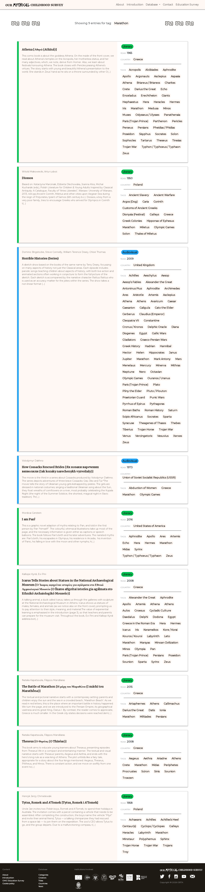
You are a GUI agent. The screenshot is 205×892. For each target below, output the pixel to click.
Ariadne (162, 758)
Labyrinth (153, 636)
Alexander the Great (159, 282)
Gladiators (129, 339)
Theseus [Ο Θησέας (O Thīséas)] (44, 741)
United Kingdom (144, 265)
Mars (178, 359)
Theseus (161, 140)
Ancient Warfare (164, 195)
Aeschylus (150, 275)
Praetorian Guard (134, 397)
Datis (152, 710)
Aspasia (175, 76)
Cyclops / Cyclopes (152, 826)
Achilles (134, 275)
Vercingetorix (143, 435)
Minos (167, 108)
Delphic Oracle (157, 326)
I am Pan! (28, 519)
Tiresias (176, 140)
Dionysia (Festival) (134, 214)
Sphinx (164, 839)
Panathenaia (172, 114)
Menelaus (129, 365)
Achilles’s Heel (170, 819)
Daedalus (129, 616)
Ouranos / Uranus (159, 378)
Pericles (177, 121)
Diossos (27, 178)
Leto (167, 636)
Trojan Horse (146, 429)
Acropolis (135, 69)
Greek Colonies (132, 220)
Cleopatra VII (131, 320)
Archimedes (172, 288)
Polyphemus (147, 839)
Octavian (156, 371)
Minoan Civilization (166, 642)
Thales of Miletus (145, 233)
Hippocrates (156, 352)
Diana (175, 326)
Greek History (131, 346)
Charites (170, 82)
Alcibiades (151, 69)
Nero (142, 371)
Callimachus (171, 703)
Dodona (158, 616)
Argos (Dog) (130, 201)
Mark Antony (162, 359)
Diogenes (129, 333)
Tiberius (128, 429)
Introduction (8, 877)
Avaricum (157, 301)
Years (40, 886)
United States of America (149, 525)
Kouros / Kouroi (132, 636)
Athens (141, 301)
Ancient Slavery (139, 195)
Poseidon (128, 134)
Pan (152, 649)
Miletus (144, 227)
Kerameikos (151, 629)
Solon (174, 134)
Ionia (163, 710)
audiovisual (130, 252)
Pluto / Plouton (157, 391)
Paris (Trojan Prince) (135, 121)
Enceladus (129, 95)
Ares (125, 294)
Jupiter (127, 359)
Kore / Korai (170, 629)
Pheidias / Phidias (164, 127)
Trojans (167, 845)
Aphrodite (169, 69)
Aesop (165, 275)
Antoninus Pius (132, 288)
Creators (42, 877)
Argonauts (142, 76)
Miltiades (145, 716)
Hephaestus (130, 102)
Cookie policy (8, 883)
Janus (173, 352)
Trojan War (130, 146)
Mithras (175, 365)
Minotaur (128, 839)
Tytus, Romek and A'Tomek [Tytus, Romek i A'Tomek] (60, 802)
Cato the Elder (164, 307)
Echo (164, 89)
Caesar (172, 301)
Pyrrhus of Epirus (134, 403)
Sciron (145, 771)
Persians (143, 127)
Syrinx (138, 549)
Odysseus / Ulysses (147, 114)
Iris (124, 108)
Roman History (154, 410)
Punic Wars (157, 397)
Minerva (161, 365)
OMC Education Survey (13, 880)
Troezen (128, 777)
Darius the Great (145, 89)
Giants (166, 95)
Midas (126, 549)
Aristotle (138, 294)
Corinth (158, 201)
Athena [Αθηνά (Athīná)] (39, 49)
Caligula (145, 307)
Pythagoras (157, 403)
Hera (146, 102)
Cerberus (129, 314)
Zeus (126, 153)
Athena (127, 82)
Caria (146, 201)
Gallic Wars (159, 333)
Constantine (151, 320)
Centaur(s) (129, 826)
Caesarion (129, 307)
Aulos (126, 610)
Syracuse (128, 423)
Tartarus (146, 140)
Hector (127, 352)
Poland (138, 184)
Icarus (126, 629)
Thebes (175, 423)
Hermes (175, 102)
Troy (125, 851)
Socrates (160, 134)
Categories (43, 875)
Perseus (128, 127)
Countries (42, 883)
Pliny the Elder (132, 391)
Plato (156, 384)
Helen (140, 352)
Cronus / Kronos (133, 326)
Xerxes (177, 435)
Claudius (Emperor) (151, 314)
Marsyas (145, 642)
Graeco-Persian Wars (153, 339)
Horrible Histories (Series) (40, 258)
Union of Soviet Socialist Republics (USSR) (149, 477)
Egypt (143, 333)
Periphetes (171, 765)
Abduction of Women (143, 488)
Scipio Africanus (133, 416)
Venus (127, 435)
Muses (127, 114)
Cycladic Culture (160, 610)
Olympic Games (164, 227)
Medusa (153, 108)
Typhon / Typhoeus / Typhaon (161, 146)
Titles (40, 880)
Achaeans (135, 819)
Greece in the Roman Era (139, 623)
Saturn (172, 410)
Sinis (157, 771)
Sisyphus (144, 134)
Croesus (140, 610)
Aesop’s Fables (132, 282)
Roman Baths (131, 410)
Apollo (127, 76)
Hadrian (150, 346)
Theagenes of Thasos (152, 423)
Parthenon (160, 121)
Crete (126, 89)
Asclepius (160, 76)
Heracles (159, 102)
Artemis (153, 294)
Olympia (140, 649)
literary (127, 46)
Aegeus (134, 758)
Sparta (167, 416)
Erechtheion (149, 95)
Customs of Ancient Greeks (140, 208)
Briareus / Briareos (148, 82)
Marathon (137, 108)
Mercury (145, 365)
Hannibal (166, 346)
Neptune (128, 371)
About (5, 875)
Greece (138, 59)
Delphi (143, 616)
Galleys (154, 214)
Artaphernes (137, 703)
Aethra (148, 758)
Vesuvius (162, 435)
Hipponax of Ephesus (160, 220)
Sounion (128, 661)
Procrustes (130, 771)
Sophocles (129, 140)
